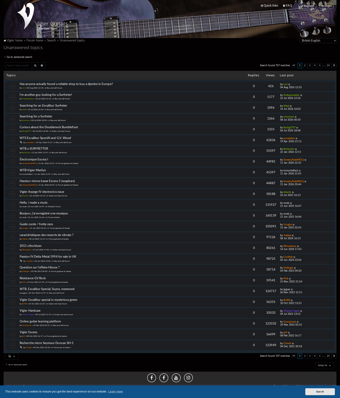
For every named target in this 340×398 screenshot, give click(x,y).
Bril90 (24, 304)
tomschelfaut (27, 174)
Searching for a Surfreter (36, 116)
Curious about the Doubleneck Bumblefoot (49, 127)
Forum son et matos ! (62, 347)
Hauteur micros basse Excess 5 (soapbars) (47, 181)
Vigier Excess (28, 332)
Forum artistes (54, 217)
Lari (23, 88)
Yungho (25, 228)
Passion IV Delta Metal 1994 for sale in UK (48, 256)
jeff (23, 336)
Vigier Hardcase (30, 310)
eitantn (25, 196)
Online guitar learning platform (40, 321)
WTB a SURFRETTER (34, 148)
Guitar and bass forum (61, 131)
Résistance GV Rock (33, 278)
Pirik (24, 282)
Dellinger (25, 271)
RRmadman (26, 250)
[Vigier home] (26, 16)
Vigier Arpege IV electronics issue (42, 191)
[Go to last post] (289, 84)
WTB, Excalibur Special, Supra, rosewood (47, 289)
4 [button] (315, 65)
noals (24, 206)
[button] (293, 65)
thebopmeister (28, 99)
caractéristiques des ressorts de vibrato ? (46, 235)
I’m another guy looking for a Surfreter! (46, 94)
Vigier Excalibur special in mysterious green (48, 299)
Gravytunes (26, 325)
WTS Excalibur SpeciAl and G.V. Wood (45, 138)
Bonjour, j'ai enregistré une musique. (44, 213)
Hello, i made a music (34, 202)
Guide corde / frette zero (36, 224)
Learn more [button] (115, 391)
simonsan (26, 120)
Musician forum (54, 206)
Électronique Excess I (34, 159)
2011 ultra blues (31, 245)
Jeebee (25, 239)
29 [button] (328, 65)
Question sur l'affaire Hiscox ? (40, 267)
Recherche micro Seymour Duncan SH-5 (47, 343)
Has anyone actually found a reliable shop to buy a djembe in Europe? (66, 84)
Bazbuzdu (26, 152)
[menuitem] (287, 5)
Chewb (29, 347)
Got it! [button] (320, 391)
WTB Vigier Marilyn (33, 170)
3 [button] (310, 65)
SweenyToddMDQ (29, 163)
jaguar (24, 293)
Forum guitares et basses (68, 163)
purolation (30, 142)
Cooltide (29, 261)
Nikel (24, 109)
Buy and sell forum (54, 88)
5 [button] (320, 65)
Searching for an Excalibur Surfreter (43, 105)
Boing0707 (26, 131)
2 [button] (305, 65)
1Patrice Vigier (28, 314)
